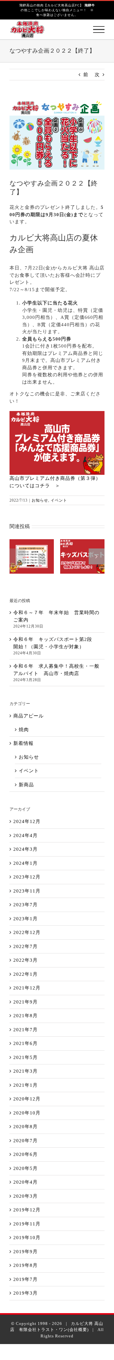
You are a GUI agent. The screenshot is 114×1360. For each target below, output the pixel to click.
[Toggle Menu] (99, 29)
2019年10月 (27, 1237)
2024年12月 (27, 821)
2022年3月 (25, 960)
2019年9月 (25, 1251)
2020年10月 (27, 1112)
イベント (59, 500)
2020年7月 (25, 1140)
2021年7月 (25, 1029)
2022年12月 (27, 932)
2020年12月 (27, 1098)
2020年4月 (25, 1182)
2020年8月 (25, 1126)
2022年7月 (25, 946)
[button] (17, 556)
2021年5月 (25, 1057)
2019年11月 (27, 1223)
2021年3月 (25, 1071)
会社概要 (78, 1329)
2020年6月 (25, 1154)
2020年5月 (25, 1168)
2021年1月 (25, 1085)
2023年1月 (25, 918)
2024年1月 (25, 863)
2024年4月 (25, 835)
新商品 (26, 784)
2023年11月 (27, 890)
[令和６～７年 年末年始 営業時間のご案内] (32, 556)
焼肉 (24, 729)
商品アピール (28, 715)
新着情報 (23, 743)
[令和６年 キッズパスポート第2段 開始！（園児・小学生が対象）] (82, 556)
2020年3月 (25, 1196)
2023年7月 (25, 904)
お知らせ (40, 500)
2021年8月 (25, 1015)
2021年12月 (27, 987)
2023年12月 (27, 876)
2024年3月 (25, 849)
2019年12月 (27, 1209)
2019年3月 (25, 1293)
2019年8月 (25, 1265)
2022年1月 (25, 974)
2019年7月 (25, 1279)
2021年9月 (25, 1001)
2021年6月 (25, 1043)
